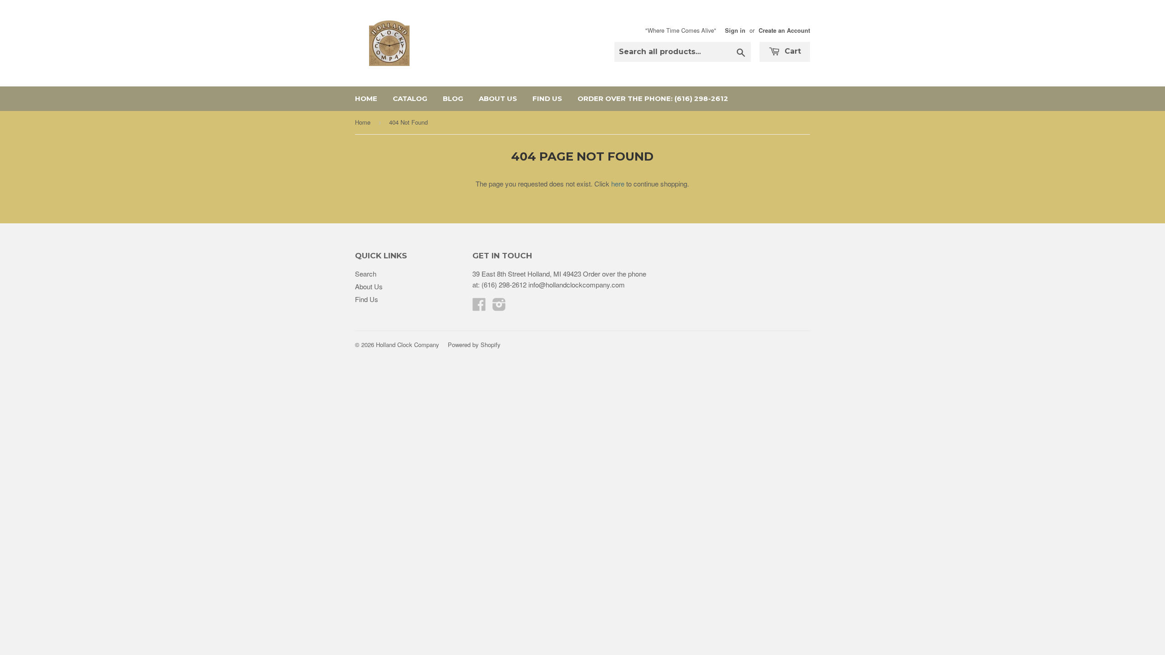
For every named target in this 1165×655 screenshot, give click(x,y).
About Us (498, 98)
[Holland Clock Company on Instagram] (499, 307)
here (617, 183)
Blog (453, 98)
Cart (791, 51)
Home (366, 98)
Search (365, 273)
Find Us (547, 98)
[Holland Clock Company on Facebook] (479, 307)
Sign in (735, 30)
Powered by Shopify (474, 344)
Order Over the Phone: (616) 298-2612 (652, 98)
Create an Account (784, 30)
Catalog (410, 98)
